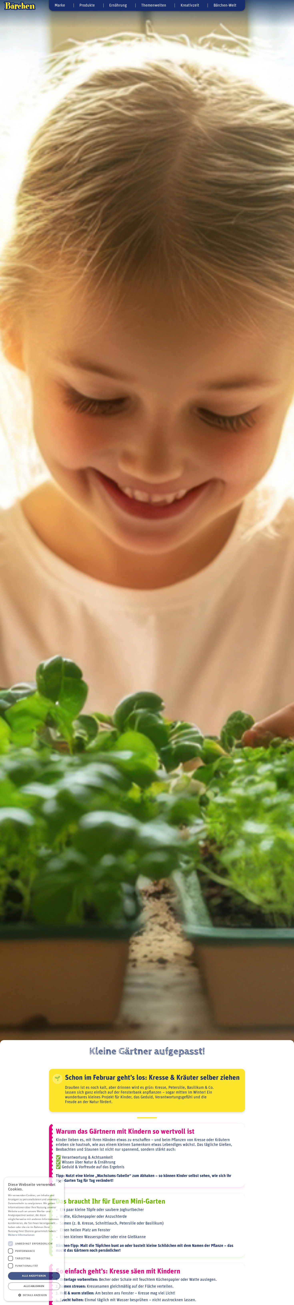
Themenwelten (153, 5)
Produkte (87, 5)
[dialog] (34, 1239)
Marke (60, 5)
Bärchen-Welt (225, 5)
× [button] (59, 1181)
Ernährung (118, 5)
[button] (34, 1295)
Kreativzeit (190, 5)
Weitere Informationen (21, 1235)
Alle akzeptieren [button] (34, 1275)
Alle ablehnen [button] (34, 1286)
